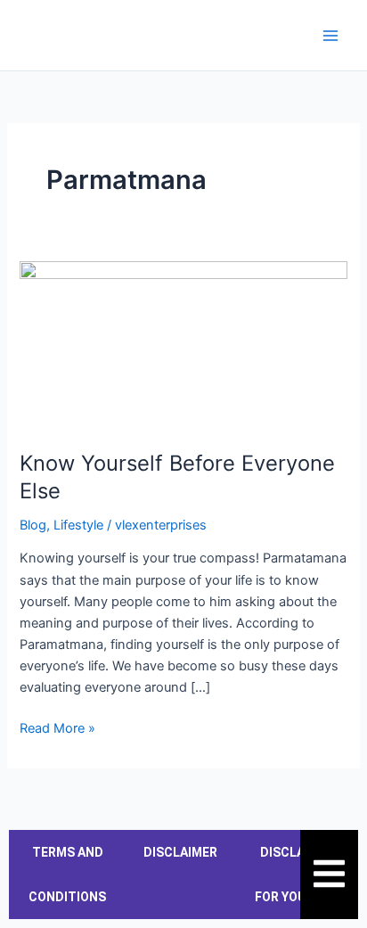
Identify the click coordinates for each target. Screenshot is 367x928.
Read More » (57, 727)
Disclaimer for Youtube (297, 874)
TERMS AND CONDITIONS (67, 874)
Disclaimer (180, 852)
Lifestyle (78, 525)
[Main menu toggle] (330, 35)
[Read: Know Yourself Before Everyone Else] (183, 345)
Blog (33, 525)
